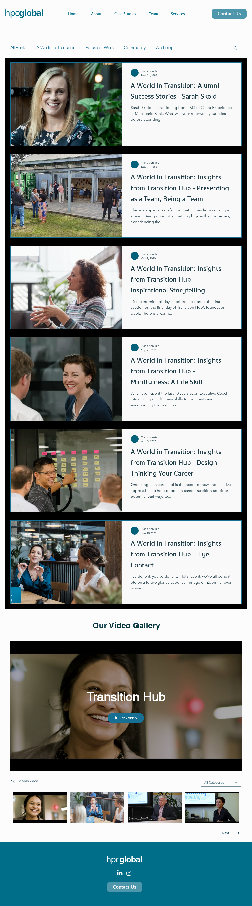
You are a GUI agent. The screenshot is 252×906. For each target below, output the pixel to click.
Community (135, 47)
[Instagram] (129, 873)
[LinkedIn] (120, 873)
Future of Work (99, 47)
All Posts (18, 47)
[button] (177, 14)
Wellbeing (164, 47)
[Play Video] (40, 807)
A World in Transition (56, 47)
